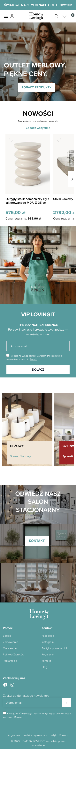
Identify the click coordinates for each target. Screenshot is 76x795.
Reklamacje (10, 661)
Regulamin (48, 654)
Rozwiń (33, 359)
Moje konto (10, 648)
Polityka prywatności (54, 648)
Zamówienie (10, 642)
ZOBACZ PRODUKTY (36, 87)
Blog (44, 667)
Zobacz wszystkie (38, 127)
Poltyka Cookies (58, 735)
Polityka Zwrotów (13, 654)
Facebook (48, 636)
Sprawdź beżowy (20, 456)
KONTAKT (37, 540)
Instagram (48, 642)
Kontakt (46, 661)
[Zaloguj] (11, 16)
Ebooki (7, 636)
